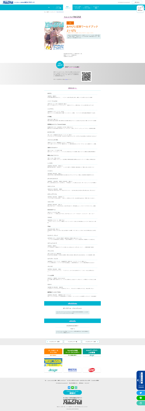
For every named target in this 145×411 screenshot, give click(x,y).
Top (49, 7)
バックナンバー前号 (54, 341)
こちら (66, 79)
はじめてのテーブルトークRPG (86, 7)
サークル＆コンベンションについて (124, 2)
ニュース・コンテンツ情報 (58, 7)
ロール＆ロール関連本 (96, 7)
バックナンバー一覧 (72, 341)
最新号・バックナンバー (68, 7)
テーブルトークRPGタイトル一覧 (77, 7)
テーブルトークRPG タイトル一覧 (72, 380)
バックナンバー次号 (91, 341)
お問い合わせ (137, 2)
